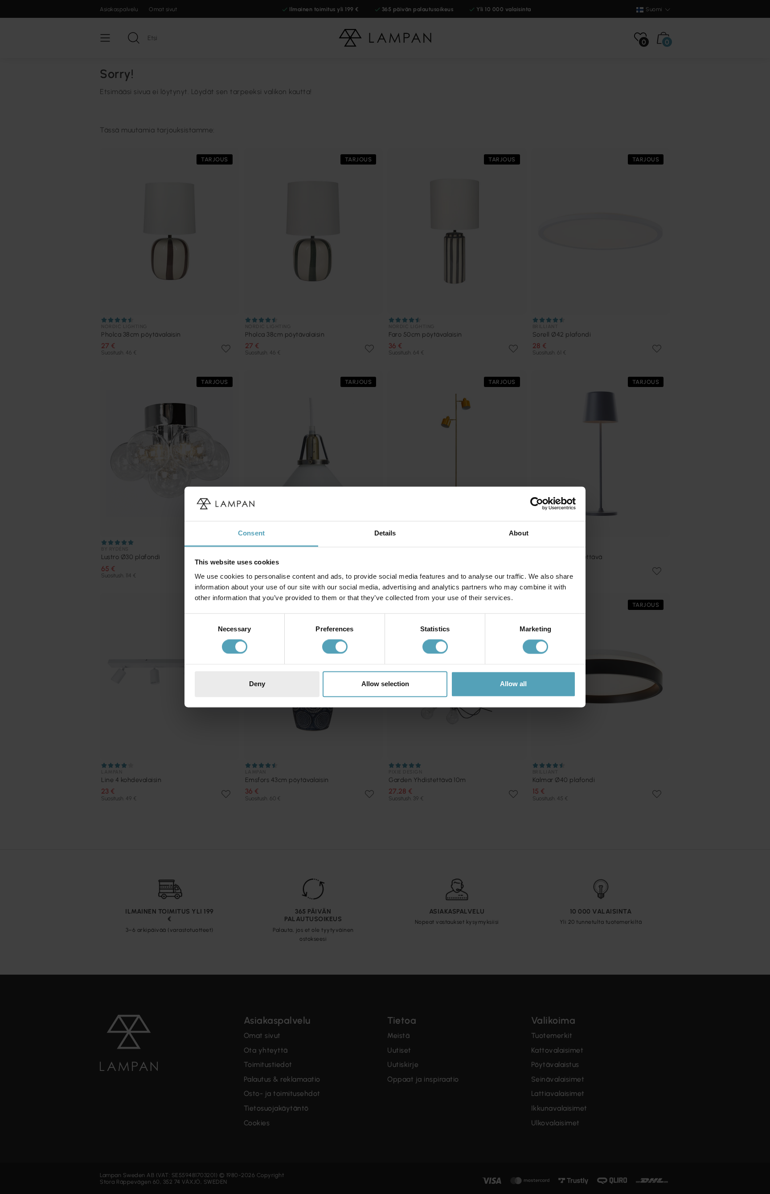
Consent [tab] (251, 533)
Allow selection (385, 684)
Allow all (513, 684)
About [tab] (518, 533)
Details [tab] (385, 533)
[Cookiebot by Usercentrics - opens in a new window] (537, 504)
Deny (257, 684)
